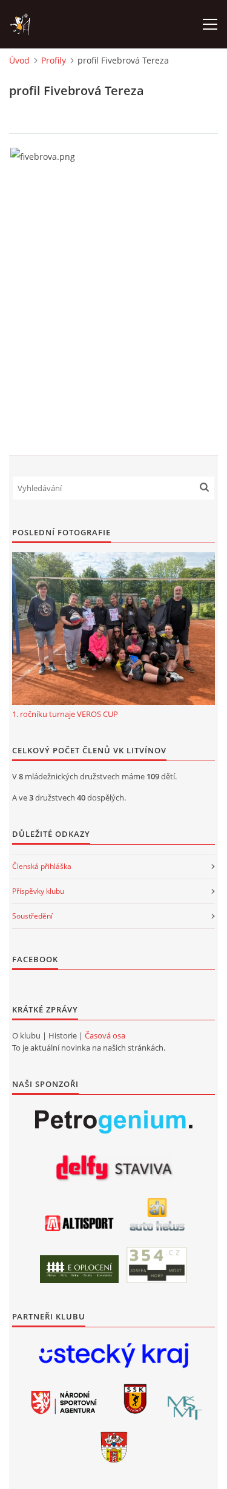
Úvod (19, 60)
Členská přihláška (41, 866)
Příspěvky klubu (38, 891)
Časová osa (105, 1035)
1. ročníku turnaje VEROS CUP (65, 713)
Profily (53, 60)
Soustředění (32, 916)
